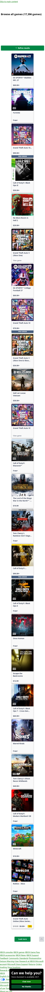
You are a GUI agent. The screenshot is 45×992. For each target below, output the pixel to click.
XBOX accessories (7, 955)
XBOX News (21, 955)
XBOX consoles (6, 952)
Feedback (4, 958)
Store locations (14, 967)
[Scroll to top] (41, 939)
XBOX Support (32, 955)
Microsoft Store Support (17, 964)
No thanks (26, 986)
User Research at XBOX (25, 961)
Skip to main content (9, 1)
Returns (32, 964)
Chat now (26, 981)
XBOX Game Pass (32, 952)
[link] (23, 71)
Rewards (4, 970)
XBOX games (18, 952)
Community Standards (18, 958)
